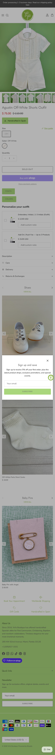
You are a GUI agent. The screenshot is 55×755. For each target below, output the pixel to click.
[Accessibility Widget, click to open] (51, 377)
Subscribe (27, 391)
